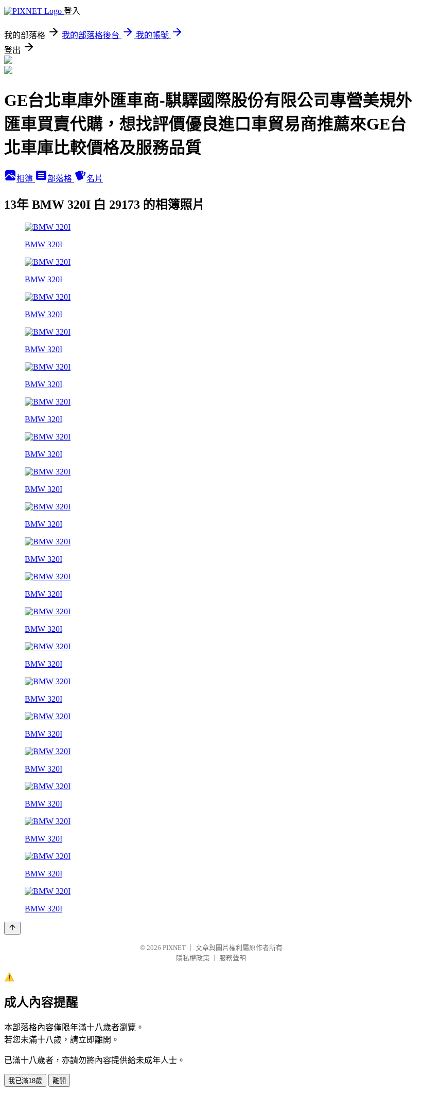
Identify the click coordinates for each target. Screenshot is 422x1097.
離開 (59, 1081)
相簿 (25, 178)
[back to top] (12, 928)
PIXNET (174, 948)
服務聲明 (232, 958)
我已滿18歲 (25, 1081)
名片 (94, 178)
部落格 (60, 178)
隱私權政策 (192, 958)
